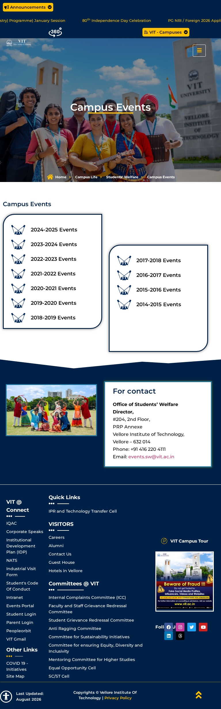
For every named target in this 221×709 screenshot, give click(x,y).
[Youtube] (203, 627)
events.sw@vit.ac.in (151, 456)
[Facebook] (168, 627)
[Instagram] (180, 627)
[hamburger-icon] (199, 51)
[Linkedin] (168, 635)
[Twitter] (191, 627)
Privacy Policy (118, 697)
